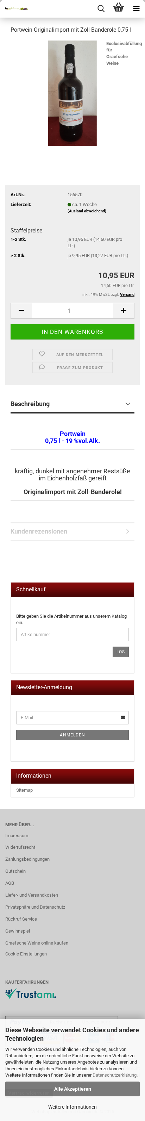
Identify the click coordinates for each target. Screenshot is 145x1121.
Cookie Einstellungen (26, 954)
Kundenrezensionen (39, 531)
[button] (21, 311)
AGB (9, 883)
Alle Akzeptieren (72, 1089)
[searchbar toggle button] (101, 9)
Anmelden (72, 735)
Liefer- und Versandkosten (31, 895)
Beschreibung (30, 403)
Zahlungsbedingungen (27, 859)
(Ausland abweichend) (87, 211)
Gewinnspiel (17, 931)
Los (120, 651)
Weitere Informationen (72, 1107)
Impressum (16, 835)
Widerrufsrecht (20, 847)
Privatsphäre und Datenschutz (35, 907)
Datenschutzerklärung (115, 1075)
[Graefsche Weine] (14, 9)
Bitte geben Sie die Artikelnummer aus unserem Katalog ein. (71, 619)
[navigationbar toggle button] (136, 9)
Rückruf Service (21, 919)
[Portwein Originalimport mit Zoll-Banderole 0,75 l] (72, 92)
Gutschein (15, 871)
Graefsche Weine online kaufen (36, 943)
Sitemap (24, 790)
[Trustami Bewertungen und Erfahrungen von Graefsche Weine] (30, 993)
